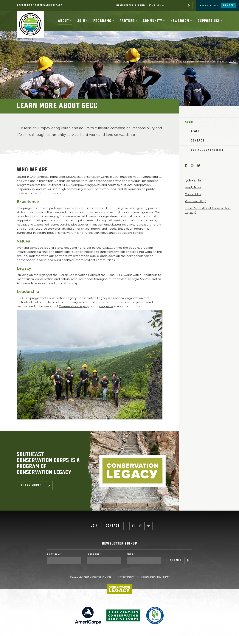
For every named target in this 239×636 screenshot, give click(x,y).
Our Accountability (207, 150)
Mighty (166, 576)
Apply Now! (193, 187)
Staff (195, 131)
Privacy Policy (126, 576)
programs (106, 306)
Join (94, 525)
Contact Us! (193, 194)
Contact (197, 140)
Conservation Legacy (74, 306)
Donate (228, 6)
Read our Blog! (195, 201)
